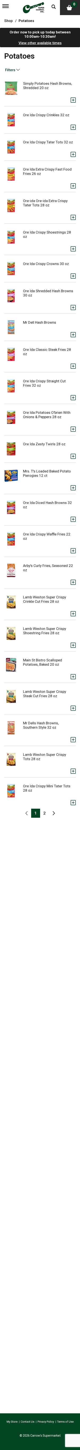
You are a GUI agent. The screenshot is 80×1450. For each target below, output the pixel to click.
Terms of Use (65, 1421)
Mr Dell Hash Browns (39, 322)
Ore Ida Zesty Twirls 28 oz (44, 444)
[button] (73, 100)
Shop (8, 21)
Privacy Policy (46, 1421)
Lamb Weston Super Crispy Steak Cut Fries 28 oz (44, 693)
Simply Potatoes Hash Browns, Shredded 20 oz (47, 85)
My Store (12, 1421)
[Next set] (53, 813)
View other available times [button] (40, 43)
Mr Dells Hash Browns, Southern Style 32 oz (41, 725)
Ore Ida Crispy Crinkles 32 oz (46, 115)
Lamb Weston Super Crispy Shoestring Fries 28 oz (44, 630)
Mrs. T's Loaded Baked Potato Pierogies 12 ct (47, 473)
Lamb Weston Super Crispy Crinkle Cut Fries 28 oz (44, 599)
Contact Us (27, 1421)
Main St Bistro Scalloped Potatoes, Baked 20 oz (42, 662)
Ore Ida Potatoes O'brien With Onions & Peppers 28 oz (46, 414)
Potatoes (26, 21)
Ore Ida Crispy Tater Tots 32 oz (48, 142)
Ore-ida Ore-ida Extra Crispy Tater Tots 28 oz (45, 203)
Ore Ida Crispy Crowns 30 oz (46, 264)
